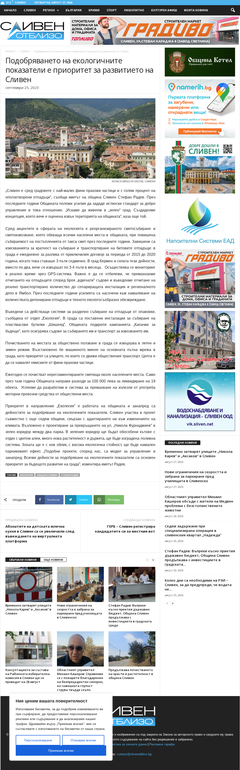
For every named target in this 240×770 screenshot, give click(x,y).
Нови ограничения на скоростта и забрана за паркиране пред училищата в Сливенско (79, 611)
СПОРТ (112, 10)
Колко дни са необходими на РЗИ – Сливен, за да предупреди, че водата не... (198, 584)
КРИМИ (94, 10)
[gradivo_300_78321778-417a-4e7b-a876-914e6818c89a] (200, 307)
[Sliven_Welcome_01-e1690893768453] (200, 192)
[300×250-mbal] (200, 368)
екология (26, 474)
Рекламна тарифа (162, 744)
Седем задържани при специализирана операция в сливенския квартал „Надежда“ (193, 530)
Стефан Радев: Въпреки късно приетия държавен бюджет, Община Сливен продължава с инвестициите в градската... (200, 558)
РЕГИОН (49, 10)
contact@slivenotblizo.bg (134, 754)
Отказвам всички (83, 740)
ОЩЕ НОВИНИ (53, 559)
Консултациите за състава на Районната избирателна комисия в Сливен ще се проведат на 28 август (27, 676)
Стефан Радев (69, 474)
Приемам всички (61, 750)
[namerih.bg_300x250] (200, 137)
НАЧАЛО (10, 10)
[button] (233, 10)
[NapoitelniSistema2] (200, 245)
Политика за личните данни (127, 744)
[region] (60, 727)
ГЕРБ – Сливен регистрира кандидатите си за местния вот (125, 529)
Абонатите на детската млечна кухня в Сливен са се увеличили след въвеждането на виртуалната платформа (40, 533)
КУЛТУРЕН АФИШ (164, 10)
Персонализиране (38, 740)
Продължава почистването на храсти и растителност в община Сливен (131, 674)
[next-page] (153, 559)
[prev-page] (147, 559)
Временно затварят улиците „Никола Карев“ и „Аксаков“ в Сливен (28, 609)
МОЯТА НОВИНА (196, 10)
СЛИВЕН (30, 10)
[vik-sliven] (200, 430)
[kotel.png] (200, 75)
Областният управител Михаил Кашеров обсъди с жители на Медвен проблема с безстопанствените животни (199, 503)
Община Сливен (47, 474)
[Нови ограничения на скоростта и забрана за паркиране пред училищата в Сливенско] (80, 584)
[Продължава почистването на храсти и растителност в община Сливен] (132, 649)
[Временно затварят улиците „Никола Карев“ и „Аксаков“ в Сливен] (28, 584)
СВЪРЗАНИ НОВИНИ (23, 559)
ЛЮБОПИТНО (134, 10)
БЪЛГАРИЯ (74, 10)
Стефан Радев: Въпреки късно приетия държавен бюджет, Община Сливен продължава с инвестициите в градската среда (130, 615)
